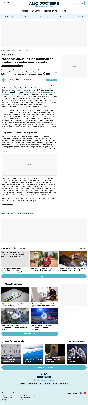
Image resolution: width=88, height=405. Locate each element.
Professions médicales (25, 213)
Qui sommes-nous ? (8, 393)
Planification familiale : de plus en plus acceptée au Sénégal (72, 269)
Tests (66, 11)
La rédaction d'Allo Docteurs (20, 79)
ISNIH (14, 104)
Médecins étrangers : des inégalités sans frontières (54, 359)
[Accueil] (44, 377)
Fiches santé (51, 11)
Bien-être (43, 16)
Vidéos (25, 11)
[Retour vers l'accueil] (44, 4)
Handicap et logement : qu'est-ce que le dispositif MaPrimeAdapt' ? (44, 305)
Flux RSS (4, 400)
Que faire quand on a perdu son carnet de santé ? (14, 305)
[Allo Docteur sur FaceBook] (5, 2)
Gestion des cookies (25, 393)
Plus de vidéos (13, 284)
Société (14, 50)
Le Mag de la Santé (45, 384)
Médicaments (64, 384)
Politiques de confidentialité (27, 395)
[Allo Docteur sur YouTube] (85, 393)
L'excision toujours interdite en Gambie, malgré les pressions (42, 269)
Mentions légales (7, 395)
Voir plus (44, 276)
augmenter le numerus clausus (14, 90)
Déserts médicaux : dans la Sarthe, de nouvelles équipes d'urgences (42, 327)
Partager (53, 80)
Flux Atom (22, 400)
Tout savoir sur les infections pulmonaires (74, 359)
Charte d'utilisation (7, 397)
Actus (37, 11)
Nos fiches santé (14, 341)
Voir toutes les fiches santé (44, 367)
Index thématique (24, 397)
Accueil (3, 50)
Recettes (22, 384)
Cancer (55, 384)
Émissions (79, 16)
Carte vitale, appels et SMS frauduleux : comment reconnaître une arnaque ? (12, 270)
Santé (26, 16)
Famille (60, 16)
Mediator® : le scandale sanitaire (33, 360)
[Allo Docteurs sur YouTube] (8, 2)
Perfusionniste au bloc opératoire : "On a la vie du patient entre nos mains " (15, 327)
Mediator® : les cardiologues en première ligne (9, 359)
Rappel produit (32, 384)
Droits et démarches (23, 50)
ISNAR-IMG (45, 106)
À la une (10, 16)
